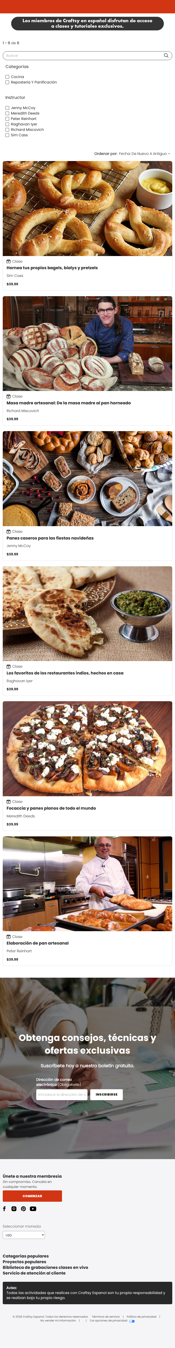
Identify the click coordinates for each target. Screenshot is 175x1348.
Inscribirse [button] (106, 1094)
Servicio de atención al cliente (34, 1273)
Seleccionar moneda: (22, 1226)
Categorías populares (26, 1256)
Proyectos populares (24, 1262)
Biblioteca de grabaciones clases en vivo (45, 1267)
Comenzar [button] (32, 1196)
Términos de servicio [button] (106, 1317)
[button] (166, 55)
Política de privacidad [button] (141, 1317)
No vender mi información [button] (58, 1321)
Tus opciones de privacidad (108, 1321)
